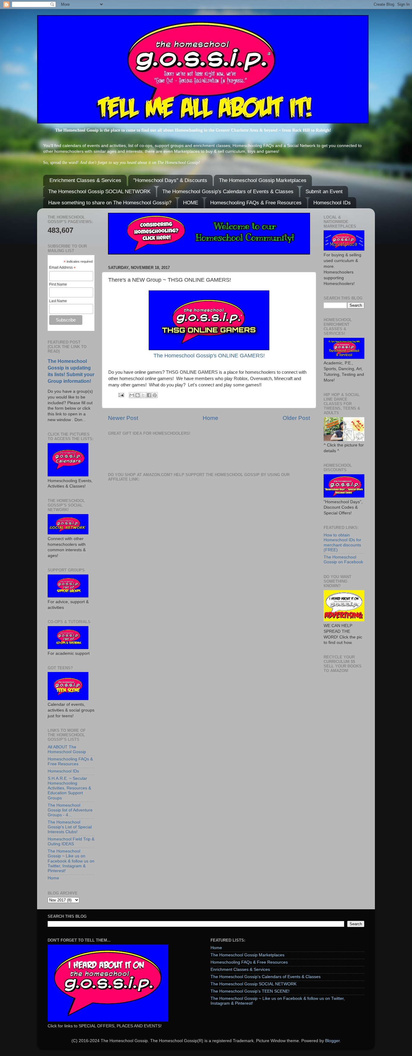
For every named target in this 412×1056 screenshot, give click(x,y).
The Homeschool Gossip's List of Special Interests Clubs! (70, 827)
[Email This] (132, 395)
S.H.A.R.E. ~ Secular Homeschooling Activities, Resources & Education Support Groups (69, 788)
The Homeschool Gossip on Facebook (343, 559)
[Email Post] (120, 394)
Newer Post (123, 418)
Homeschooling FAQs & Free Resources (256, 203)
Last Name (58, 301)
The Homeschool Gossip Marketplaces (262, 180)
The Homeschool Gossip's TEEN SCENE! (250, 991)
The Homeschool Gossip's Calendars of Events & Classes (227, 191)
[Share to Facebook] (149, 395)
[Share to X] (143, 395)
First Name (58, 284)
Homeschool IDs (332, 203)
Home (210, 418)
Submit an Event (324, 191)
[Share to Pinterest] (155, 395)
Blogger (332, 1040)
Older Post (296, 418)
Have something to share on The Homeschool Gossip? (109, 203)
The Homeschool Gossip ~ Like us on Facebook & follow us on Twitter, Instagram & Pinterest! (71, 861)
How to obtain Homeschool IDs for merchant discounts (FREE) (342, 542)
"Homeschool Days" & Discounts (170, 180)
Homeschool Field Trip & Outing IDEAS (71, 841)
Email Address (62, 267)
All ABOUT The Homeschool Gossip (67, 749)
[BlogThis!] (138, 395)
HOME (190, 203)
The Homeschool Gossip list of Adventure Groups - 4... (70, 810)
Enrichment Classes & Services (85, 180)
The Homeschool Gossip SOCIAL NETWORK (99, 191)
